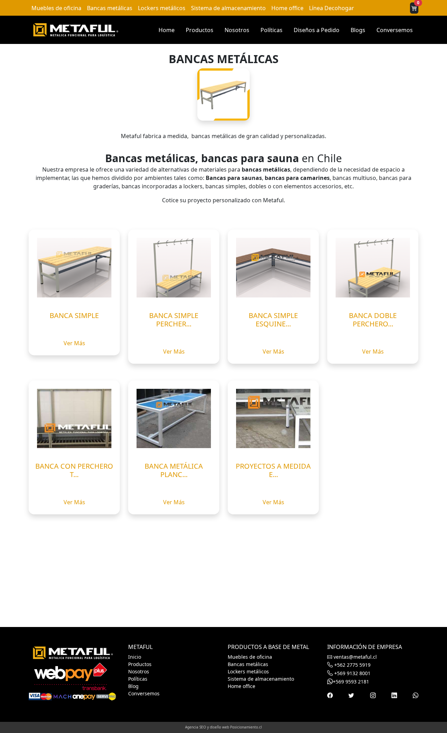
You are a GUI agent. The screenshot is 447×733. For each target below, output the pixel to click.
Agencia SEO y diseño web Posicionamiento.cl (223, 727)
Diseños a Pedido (316, 30)
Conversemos (394, 30)
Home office (287, 8)
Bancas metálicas (109, 8)
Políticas (272, 30)
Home (167, 30)
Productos (199, 30)
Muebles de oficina (56, 8)
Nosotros (237, 30)
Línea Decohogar (331, 8)
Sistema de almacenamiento (228, 8)
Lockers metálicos (161, 8)
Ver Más (74, 343)
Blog (133, 686)
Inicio (134, 656)
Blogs (358, 30)
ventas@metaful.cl (354, 656)
